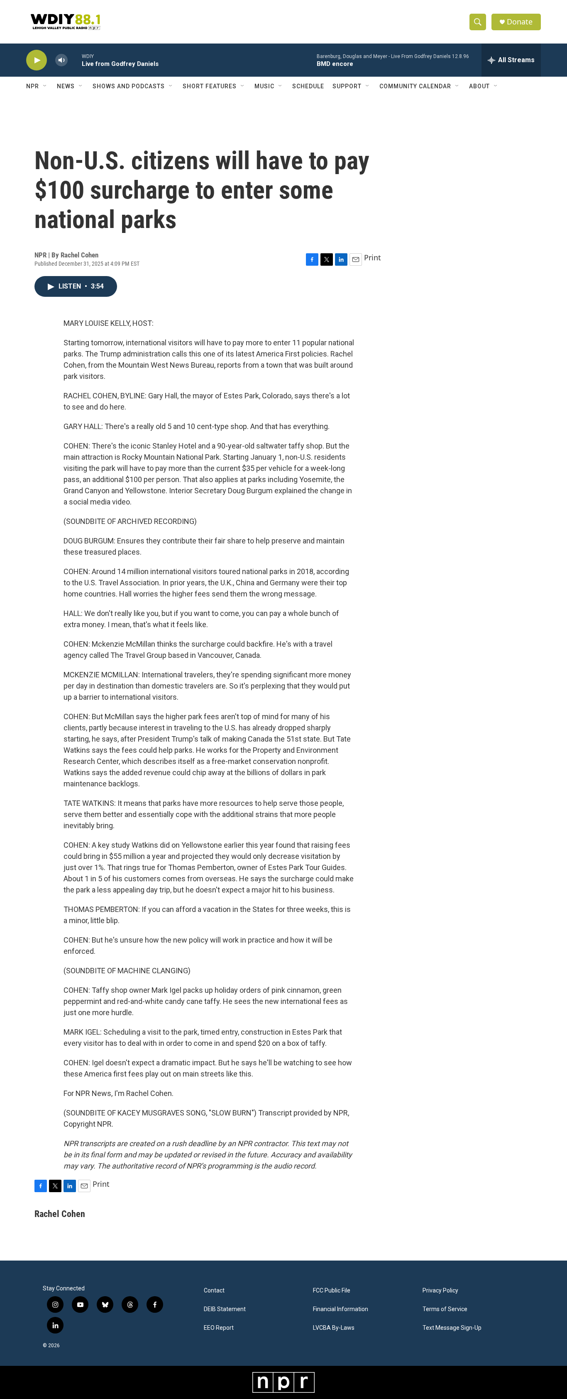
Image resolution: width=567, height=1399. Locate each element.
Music (264, 86)
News (66, 86)
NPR (32, 86)
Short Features (210, 86)
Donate (520, 21)
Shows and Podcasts (129, 86)
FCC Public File (331, 1290)
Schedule (308, 86)
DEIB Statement (225, 1309)
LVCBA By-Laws (333, 1328)
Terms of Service (445, 1309)
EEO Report (219, 1328)
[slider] (74, 60)
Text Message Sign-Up (452, 1328)
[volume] (61, 60)
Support (347, 86)
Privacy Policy (440, 1290)
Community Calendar (415, 86)
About (479, 86)
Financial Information (340, 1309)
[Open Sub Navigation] (45, 86)
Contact (214, 1290)
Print (372, 257)
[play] (36, 60)
